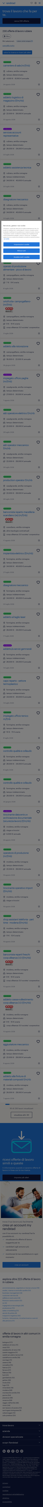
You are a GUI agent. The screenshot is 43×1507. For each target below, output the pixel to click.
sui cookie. (6, 238)
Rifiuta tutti (21, 251)
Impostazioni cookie (21, 244)
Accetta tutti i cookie (21, 257)
